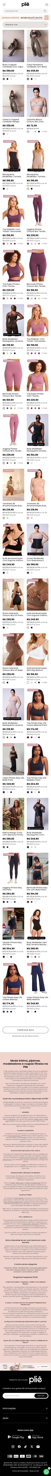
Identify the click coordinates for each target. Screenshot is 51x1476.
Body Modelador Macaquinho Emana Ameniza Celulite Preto (36, 451)
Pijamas (30, 1270)
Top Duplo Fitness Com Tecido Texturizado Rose (35, 396)
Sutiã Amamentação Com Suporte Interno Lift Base (37, 615)
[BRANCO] (31, 131)
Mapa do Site (34, 1471)
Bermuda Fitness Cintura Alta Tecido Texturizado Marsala (36, 286)
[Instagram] (13, 1447)
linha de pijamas (14, 1136)
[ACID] (35, 243)
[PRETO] (7, 79)
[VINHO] (31, 737)
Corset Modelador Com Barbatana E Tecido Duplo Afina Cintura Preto (36, 561)
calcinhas (12, 1119)
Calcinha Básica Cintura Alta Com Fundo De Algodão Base (35, 122)
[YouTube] (38, 1447)
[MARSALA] (4, 243)
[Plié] (25, 1380)
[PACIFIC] (35, 298)
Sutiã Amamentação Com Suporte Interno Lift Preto (13, 560)
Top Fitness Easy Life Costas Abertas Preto (37, 724)
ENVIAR (41, 1396)
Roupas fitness (20, 1270)
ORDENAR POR (11, 25)
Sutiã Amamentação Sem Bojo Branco (37, 669)
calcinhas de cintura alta (28, 1158)
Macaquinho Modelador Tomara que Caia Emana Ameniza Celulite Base (37, 177)
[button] (4, 4)
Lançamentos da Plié (30, 1271)
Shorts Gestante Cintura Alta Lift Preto (13, 614)
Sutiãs (15, 1268)
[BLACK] (28, 847)
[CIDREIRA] (4, 518)
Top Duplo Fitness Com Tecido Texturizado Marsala (12, 286)
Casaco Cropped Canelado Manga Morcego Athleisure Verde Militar (12, 122)
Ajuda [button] (5, 1418)
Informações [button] (9, 1408)
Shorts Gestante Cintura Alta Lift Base (13, 669)
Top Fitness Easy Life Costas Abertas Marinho (12, 999)
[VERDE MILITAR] (4, 79)
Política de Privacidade (20, 1471)
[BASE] (28, 131)
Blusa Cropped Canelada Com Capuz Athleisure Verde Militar (13, 67)
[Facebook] (19, 1447)
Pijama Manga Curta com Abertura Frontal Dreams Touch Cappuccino (13, 835)
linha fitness (19, 1198)
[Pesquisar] (45, 11)
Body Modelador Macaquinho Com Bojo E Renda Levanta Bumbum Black (37, 835)
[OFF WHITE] (11, 79)
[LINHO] (7, 518)
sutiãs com (38, 1119)
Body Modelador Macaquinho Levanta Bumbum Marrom (13, 341)
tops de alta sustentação (13, 1202)
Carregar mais (25, 1030)
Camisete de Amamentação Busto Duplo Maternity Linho (37, 505)
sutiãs (23, 1164)
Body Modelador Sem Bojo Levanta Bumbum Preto (37, 944)
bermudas (20, 1183)
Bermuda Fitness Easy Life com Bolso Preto (37, 888)
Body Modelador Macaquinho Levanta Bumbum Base (13, 725)
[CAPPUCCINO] (4, 847)
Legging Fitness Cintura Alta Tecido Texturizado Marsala (36, 231)
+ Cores (44, 131)
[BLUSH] (35, 847)
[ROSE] (7, 243)
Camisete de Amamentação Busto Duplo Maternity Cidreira (13, 506)
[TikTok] (25, 1447)
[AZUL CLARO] (35, 737)
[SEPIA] (11, 243)
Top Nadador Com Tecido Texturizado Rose (36, 341)
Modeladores (24, 1268)
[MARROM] (4, 353)
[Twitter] (32, 1447)
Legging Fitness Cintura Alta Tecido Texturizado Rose (12, 450)
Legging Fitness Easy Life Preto (12, 888)
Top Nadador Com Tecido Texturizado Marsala (12, 231)
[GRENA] (15, 243)
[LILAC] (35, 131)
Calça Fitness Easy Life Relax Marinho (37, 998)
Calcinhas (8, 1268)
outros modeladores (33, 1183)
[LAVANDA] (31, 847)
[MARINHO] (39, 737)
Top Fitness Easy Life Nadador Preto (36, 779)
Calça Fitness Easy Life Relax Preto (13, 779)
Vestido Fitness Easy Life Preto (12, 943)
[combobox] (25, 11)
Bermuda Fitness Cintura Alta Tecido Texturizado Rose (12, 396)
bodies (12, 1183)
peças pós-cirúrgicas (31, 1224)
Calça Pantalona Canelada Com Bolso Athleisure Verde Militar (37, 67)
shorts (26, 1202)
